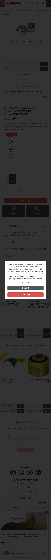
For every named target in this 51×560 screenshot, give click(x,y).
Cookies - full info (25, 282)
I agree (24, 294)
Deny (24, 288)
